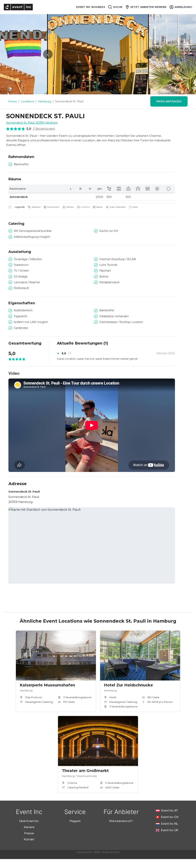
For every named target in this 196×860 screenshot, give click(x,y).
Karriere (29, 827)
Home (12, 101)
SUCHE (117, 6)
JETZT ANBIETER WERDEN (148, 6)
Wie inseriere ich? (121, 821)
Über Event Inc (29, 821)
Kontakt (29, 839)
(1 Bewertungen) (44, 128)
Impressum (84, 852)
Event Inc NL (169, 823)
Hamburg (44, 101)
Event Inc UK (169, 830)
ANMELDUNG (183, 6)
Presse (29, 833)
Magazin (75, 821)
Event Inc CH (169, 817)
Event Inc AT (169, 810)
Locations (27, 101)
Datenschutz (110, 852)
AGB (97, 852)
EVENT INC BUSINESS (90, 7)
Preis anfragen (168, 101)
